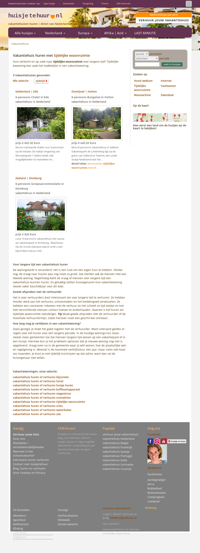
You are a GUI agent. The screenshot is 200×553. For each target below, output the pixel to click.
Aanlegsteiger (156, 480)
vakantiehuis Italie (115, 460)
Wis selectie (21, 81)
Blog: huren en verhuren (29, 468)
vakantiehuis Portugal (117, 456)
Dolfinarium (21, 524)
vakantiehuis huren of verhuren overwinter (42, 397)
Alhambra (19, 515)
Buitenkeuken (156, 493)
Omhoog (150, 507)
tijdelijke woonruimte (72, 55)
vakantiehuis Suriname (118, 464)
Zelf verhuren (123, 3)
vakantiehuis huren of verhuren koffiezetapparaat (46, 389)
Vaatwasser (168, 86)
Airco (150, 484)
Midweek (64, 520)
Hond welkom (143, 81)
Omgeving (88, 3)
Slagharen (19, 537)
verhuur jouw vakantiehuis (120, 434)
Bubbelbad (154, 488)
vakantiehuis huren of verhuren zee (37, 414)
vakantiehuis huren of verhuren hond (38, 381)
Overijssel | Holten (84, 91)
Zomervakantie (68, 524)
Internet (166, 81)
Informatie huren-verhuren (31, 460)
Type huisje (49, 3)
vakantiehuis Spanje (116, 451)
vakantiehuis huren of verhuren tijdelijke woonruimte (49, 402)
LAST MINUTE (145, 33)
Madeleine (154, 468)
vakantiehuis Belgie (116, 443)
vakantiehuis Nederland (119, 439)
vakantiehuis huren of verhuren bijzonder (41, 377)
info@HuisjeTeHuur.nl (123, 518)
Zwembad (167, 95)
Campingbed (155, 497)
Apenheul (19, 520)
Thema (104, 3)
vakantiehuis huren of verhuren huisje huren (43, 385)
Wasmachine (142, 95)
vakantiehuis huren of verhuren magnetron (42, 393)
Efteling (18, 528)
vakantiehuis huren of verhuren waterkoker (42, 410)
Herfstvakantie (68, 515)
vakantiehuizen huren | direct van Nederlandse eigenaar (46, 23)
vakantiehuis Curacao (117, 469)
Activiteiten (68, 3)
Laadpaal (153, 501)
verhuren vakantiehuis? (117, 508)
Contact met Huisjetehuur (30, 464)
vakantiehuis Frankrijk (117, 447)
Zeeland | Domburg (28, 178)
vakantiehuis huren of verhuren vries (38, 406)
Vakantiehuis (20, 44)
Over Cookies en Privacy (29, 473)
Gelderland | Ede (26, 91)
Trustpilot (154, 434)
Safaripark (20, 533)
